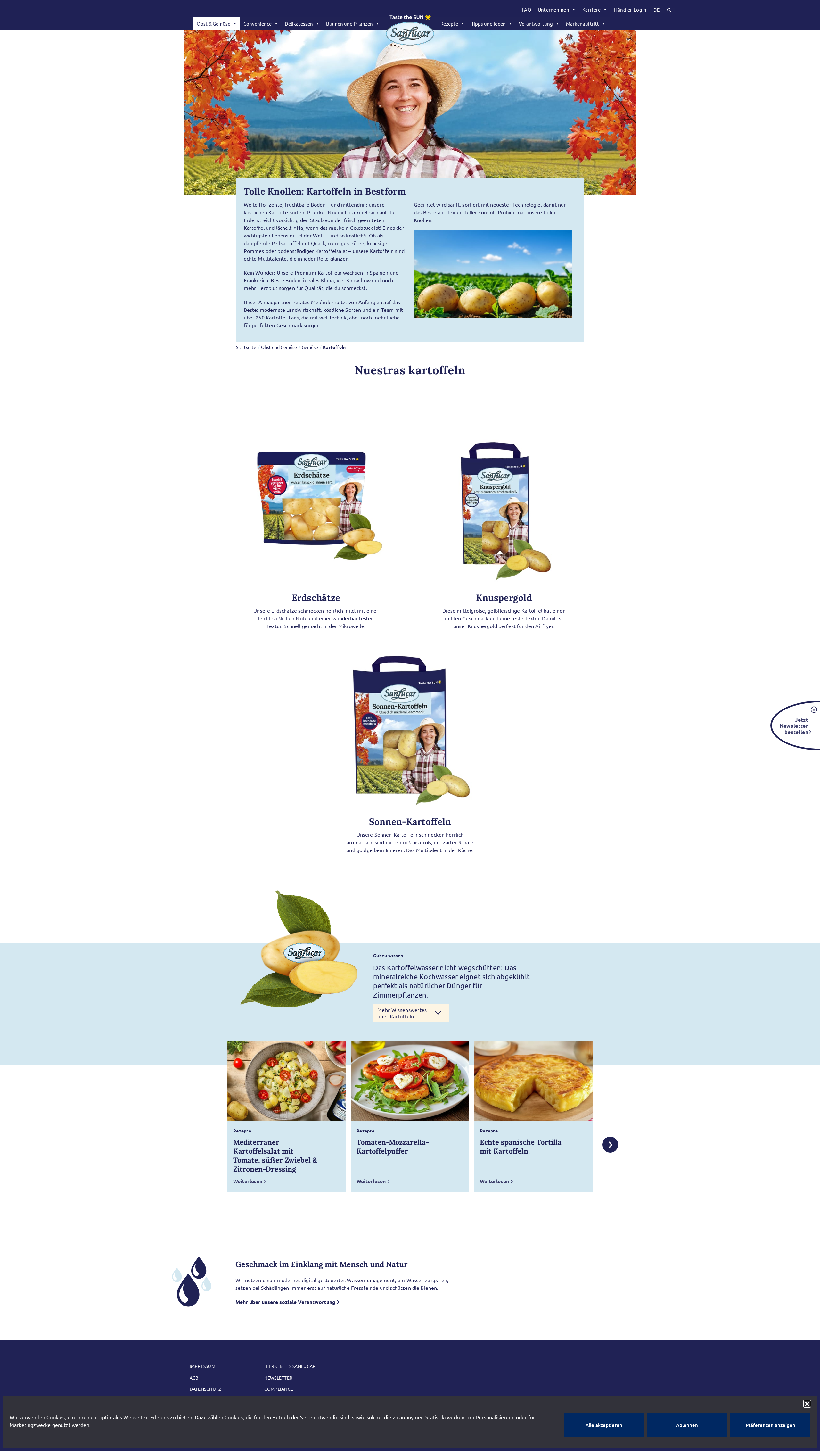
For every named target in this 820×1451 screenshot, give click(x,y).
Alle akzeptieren (604, 1425)
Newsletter (278, 1378)
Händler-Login (630, 9)
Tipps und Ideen (488, 24)
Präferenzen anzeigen (770, 1425)
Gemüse (310, 347)
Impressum (203, 1366)
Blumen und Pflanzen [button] (349, 24)
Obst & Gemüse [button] (213, 24)
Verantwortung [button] (536, 24)
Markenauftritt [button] (582, 24)
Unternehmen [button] (553, 9)
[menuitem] (527, 9)
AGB (194, 1378)
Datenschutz (205, 1389)
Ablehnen (687, 1425)
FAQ (526, 9)
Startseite (246, 347)
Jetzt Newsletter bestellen (794, 725)
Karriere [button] (591, 9)
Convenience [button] (257, 24)
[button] (807, 1403)
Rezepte (449, 24)
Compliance (278, 1389)
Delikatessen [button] (299, 24)
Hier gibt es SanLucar (290, 1366)
